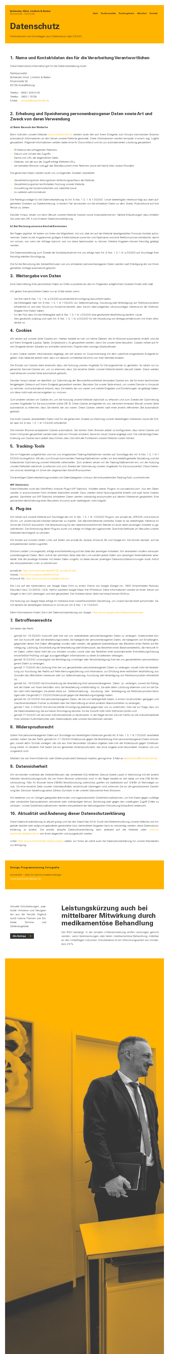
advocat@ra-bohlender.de (35, 100)
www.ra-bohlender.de (60, 134)
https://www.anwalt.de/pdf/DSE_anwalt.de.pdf (49, 570)
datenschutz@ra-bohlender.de (140, 758)
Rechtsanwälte (108, 13)
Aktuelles (142, 13)
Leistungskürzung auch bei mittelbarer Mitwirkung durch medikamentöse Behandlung (108, 915)
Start (95, 13)
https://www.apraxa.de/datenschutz (39, 574)
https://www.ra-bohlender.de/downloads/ (40, 841)
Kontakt (153, 13)
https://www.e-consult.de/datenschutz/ (47, 578)
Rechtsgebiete (126, 13)
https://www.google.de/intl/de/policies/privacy (117, 612)
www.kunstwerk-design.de (25, 878)
